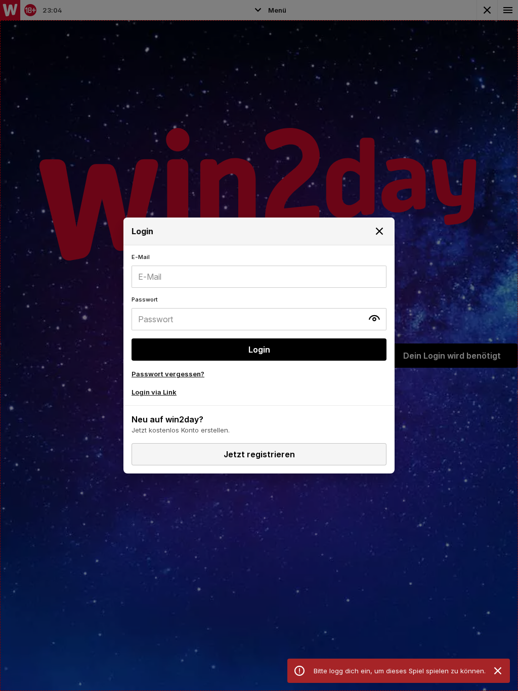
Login (259, 349)
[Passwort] (259, 313)
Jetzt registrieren (259, 454)
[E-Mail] (259, 270)
